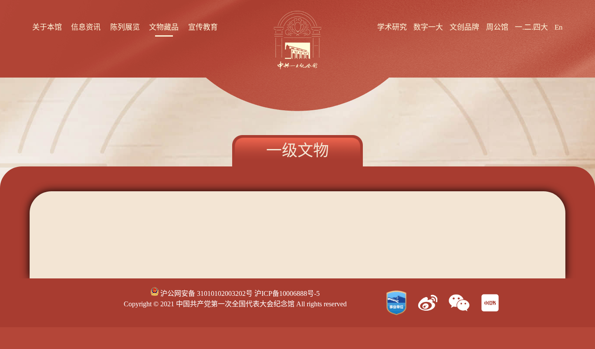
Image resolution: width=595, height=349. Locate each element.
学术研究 (392, 27)
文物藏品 (164, 27)
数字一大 (428, 27)
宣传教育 (203, 27)
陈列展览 (125, 27)
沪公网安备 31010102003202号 (206, 293)
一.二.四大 (531, 27)
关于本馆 (47, 27)
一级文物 (297, 150)
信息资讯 (86, 27)
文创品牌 (464, 27)
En (558, 27)
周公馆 (497, 27)
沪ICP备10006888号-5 (287, 293)
